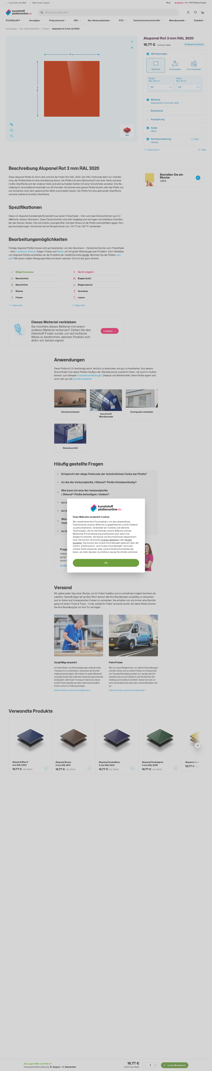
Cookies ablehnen (109, 539)
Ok (106, 562)
